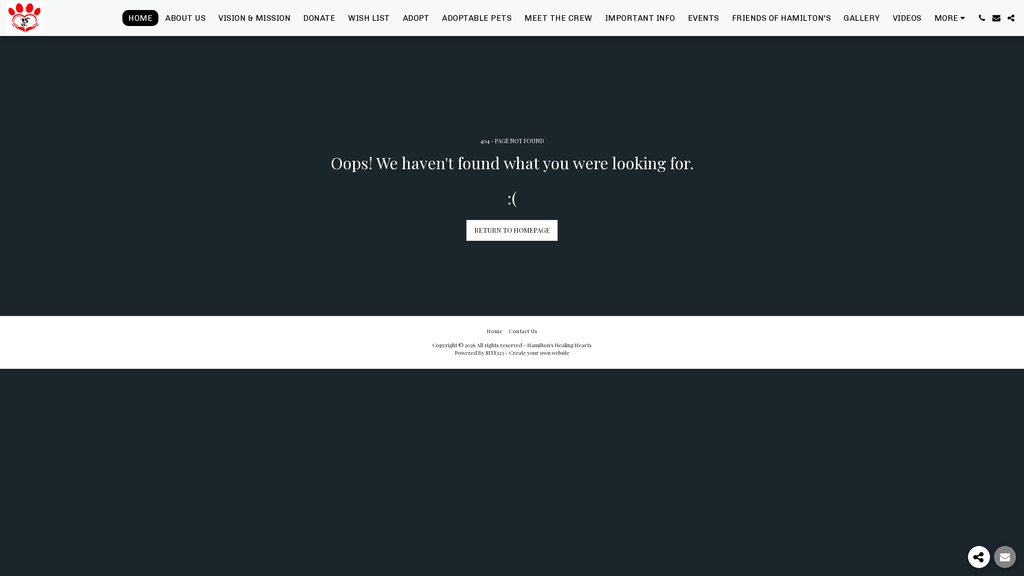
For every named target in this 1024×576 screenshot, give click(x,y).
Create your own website (539, 352)
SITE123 (495, 352)
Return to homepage (512, 230)
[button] (982, 18)
